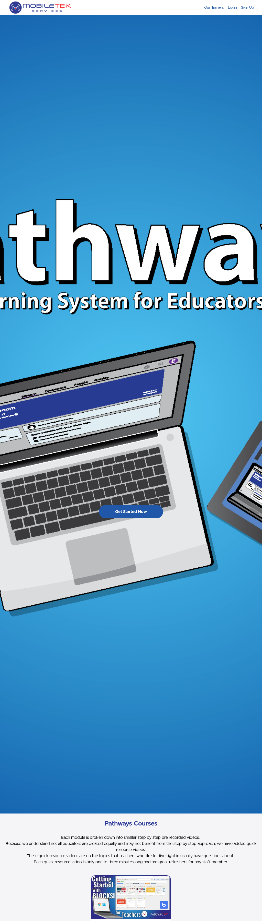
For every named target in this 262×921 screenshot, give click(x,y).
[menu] (227, 7)
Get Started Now (131, 512)
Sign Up (247, 7)
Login (232, 7)
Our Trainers (214, 7)
